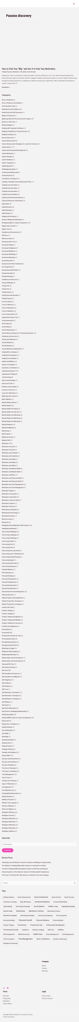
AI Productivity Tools (8, 106)
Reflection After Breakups (10, 651)
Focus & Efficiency (7, 305)
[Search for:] (39, 883)
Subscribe (7, 850)
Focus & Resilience (8, 311)
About (44, 966)
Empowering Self (7, 260)
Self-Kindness (6, 686)
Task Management (68, 934)
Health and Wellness (8, 361)
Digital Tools (6, 229)
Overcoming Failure (8, 541)
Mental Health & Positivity (10, 409)
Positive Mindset (58, 920)
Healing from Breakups (9, 358)
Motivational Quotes (8, 516)
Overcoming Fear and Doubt (11, 550)
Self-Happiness (7, 680)
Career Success (69, 897)
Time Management (8, 774)
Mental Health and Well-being (11, 415)
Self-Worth (5, 705)
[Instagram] (4, 988)
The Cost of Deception (9, 768)
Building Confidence (8, 134)
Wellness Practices (8, 799)
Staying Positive (7, 746)
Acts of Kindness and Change (11, 103)
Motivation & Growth (8, 446)
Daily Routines (6, 213)
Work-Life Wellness (8, 809)
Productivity (5, 632)
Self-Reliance (6, 702)
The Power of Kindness (9, 771)
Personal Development (9, 579)
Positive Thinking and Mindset (11, 617)
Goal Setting (6, 323)
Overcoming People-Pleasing (11, 557)
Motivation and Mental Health (11, 468)
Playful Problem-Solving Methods (12, 598)
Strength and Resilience (9, 752)
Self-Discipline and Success (10, 673)
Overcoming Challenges (9, 532)
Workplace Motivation (9, 818)
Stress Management (52, 934)
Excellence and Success (9, 279)
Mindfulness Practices (36, 911)
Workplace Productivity (10, 943)
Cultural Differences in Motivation (12, 201)
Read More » (6, 87)
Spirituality (5, 736)
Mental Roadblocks (8, 428)
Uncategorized (6, 787)
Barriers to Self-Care (8, 122)
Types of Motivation (8, 784)
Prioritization (6, 629)
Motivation (16, 72)
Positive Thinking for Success (11, 623)
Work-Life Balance (43, 939)
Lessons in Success (8, 390)
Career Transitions (7, 163)
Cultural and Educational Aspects (12, 197)
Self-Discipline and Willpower (11, 677)
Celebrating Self (7, 166)
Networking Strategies (27, 915)
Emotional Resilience (8, 251)
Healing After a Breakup (9, 352)
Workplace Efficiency (8, 812)
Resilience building (38, 930)
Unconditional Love (8, 790)
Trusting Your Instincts (9, 781)
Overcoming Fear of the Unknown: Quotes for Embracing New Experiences (25, 872)
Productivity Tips (36, 925)
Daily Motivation (7, 207)
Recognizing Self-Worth (9, 645)
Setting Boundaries (8, 714)
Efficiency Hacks (7, 238)
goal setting (7, 906)
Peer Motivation (7, 573)
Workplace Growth (8, 815)
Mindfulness (20, 911)
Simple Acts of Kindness (10, 724)
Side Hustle (5, 721)
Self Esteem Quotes (8, 667)
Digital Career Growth (8, 226)
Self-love (51, 930)
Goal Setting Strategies (23, 906)
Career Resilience (7, 160)
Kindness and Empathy (9, 387)
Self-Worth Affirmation (9, 708)
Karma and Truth (7, 383)
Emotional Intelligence (9, 248)
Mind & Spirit (6, 434)
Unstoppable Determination (10, 793)
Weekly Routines (7, 796)
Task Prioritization (9, 939)
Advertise (45, 971)
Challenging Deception (9, 169)
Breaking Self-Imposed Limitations (13, 128)
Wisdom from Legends (9, 803)
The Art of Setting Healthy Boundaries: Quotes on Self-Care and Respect (25, 869)
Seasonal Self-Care (8, 664)
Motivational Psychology (9, 513)
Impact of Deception (8, 364)
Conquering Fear (7, 175)
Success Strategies (8, 765)
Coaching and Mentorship (10, 172)
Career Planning (7, 156)
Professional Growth (8, 639)
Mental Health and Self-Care (11, 412)
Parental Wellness (7, 569)
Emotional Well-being (8, 257)
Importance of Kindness (9, 368)
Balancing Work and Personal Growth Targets (16, 119)
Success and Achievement (10, 759)
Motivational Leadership (9, 509)
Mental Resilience (7, 424)
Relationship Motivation (9, 654)
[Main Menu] (74, 4)
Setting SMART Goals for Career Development (16, 718)
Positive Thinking (7, 610)
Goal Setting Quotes (8, 330)
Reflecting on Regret (8, 648)
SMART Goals (37, 934)
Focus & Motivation (8, 308)
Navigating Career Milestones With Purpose (15, 525)
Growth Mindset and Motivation (12, 349)
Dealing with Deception (9, 216)
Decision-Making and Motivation (12, 219)
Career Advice (6, 147)
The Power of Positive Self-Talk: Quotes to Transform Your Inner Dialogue (25, 875)
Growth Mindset (7, 342)
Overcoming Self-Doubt (9, 563)
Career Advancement (8, 141)
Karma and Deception (9, 380)
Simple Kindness (7, 727)
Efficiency (5, 235)
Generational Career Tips (10, 317)
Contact (44, 968)
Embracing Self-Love (8, 242)
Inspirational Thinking (8, 374)
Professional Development (55, 925)
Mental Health (6, 405)
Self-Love (5, 689)
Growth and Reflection (9, 339)
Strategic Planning (7, 749)
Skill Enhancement (24, 934)
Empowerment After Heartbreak (12, 264)
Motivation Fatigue (8, 491)
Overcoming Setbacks (9, 566)
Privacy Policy (46, 996)
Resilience (25, 930)
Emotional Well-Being (8, 254)
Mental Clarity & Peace (9, 402)
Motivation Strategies (10, 915)
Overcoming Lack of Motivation (12, 554)
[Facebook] (7, 988)
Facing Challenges (7, 283)
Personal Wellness (42, 920)
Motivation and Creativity (9, 453)
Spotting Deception (8, 740)
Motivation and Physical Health (11, 478)
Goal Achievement (7, 320)
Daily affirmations (25, 902)
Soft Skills (5, 733)
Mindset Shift (6, 440)
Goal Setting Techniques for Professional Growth (17, 333)
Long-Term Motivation (9, 393)
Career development (41, 897)
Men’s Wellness (7, 399)
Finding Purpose (7, 72)
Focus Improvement (8, 314)
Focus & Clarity (6, 301)
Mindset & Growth (7, 437)
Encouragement (7, 267)
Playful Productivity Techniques (12, 601)
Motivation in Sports (8, 503)
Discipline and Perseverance (11, 232)
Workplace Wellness (8, 831)
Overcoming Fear (7, 544)
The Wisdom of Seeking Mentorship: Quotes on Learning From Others (24, 865)
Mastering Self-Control (9, 396)
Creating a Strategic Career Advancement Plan (16, 182)
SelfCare (61, 930)
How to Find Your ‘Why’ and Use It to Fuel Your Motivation (28, 69)
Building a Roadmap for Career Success (14, 131)
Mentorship (5, 431)
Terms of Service (47, 998)
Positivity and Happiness (9, 626)
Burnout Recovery (7, 138)
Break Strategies (7, 125)
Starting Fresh (6, 743)
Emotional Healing (7, 245)
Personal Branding (7, 576)
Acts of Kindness (7, 100)
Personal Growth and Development (13, 591)
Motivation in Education (9, 494)
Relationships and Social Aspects (12, 658)
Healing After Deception (9, 355)
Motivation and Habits (9, 459)
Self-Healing (6, 683)
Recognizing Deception (9, 642)
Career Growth (56, 897)
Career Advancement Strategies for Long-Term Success (19, 144)
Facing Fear (5, 286)
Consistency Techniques (9, 178)
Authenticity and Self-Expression (12, 112)
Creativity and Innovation (9, 185)
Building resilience (8, 897)
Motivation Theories (8, 506)
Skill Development (9, 934)
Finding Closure (7, 292)
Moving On (5, 522)
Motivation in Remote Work (10, 500)
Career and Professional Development (14, 150)
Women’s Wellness (8, 806)
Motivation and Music (8, 475)
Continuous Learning (10, 902)
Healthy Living (53, 906)
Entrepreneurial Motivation (10, 270)
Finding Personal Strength (10, 295)
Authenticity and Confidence (11, 109)
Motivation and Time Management (13, 484)
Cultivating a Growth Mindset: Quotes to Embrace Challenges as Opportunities (26, 862)
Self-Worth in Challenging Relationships (14, 711)
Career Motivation (7, 153)
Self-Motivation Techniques (10, 692)
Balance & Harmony (8, 115)
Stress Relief (6, 755)
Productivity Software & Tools (11, 636)
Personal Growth (25, 920)
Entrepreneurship (7, 273)
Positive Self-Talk (7, 607)
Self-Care (5, 670)
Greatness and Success (9, 336)
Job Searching (6, 377)
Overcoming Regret (8, 560)
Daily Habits (5, 204)
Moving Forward (7, 519)
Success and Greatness (9, 762)
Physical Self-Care (7, 595)
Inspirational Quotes (8, 371)
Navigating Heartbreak (9, 528)
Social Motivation (7, 730)
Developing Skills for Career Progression (14, 223)
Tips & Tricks (6, 777)
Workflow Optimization (60, 939)
